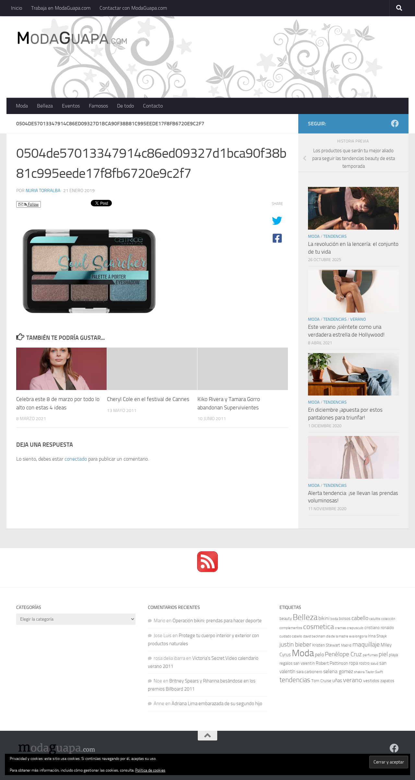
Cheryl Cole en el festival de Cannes (148, 399)
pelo (319, 654)
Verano (358, 319)
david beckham (314, 636)
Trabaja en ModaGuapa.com (60, 8)
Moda (22, 106)
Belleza (45, 106)
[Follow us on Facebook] (395, 123)
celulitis (374, 619)
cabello (359, 618)
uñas (337, 680)
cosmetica (318, 627)
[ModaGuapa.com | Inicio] (71, 39)
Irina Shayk (377, 636)
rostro (364, 663)
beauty (285, 618)
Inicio (16, 8)
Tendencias (335, 236)
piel (383, 654)
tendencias (294, 680)
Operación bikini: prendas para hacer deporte (217, 621)
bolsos (344, 618)
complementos (290, 628)
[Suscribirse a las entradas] (207, 570)
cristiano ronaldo (379, 627)
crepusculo (355, 628)
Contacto (153, 106)
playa (393, 654)
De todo (125, 106)
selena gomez (338, 671)
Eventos (71, 106)
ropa (353, 663)
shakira (359, 672)
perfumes (370, 655)
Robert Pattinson (332, 663)
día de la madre (337, 636)
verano (352, 680)
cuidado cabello (290, 636)
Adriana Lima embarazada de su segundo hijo (217, 703)
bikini (323, 618)
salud (374, 663)
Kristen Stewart (326, 645)
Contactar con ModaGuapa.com (133, 8)
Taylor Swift (374, 672)
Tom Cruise (321, 680)
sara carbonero (309, 671)
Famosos (98, 106)
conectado (76, 459)
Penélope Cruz (343, 654)
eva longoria (358, 636)
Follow (33, 204)
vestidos (371, 680)
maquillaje (366, 644)
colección (388, 619)
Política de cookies (150, 770)
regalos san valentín (297, 663)
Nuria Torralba (43, 190)
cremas (340, 628)
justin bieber (295, 644)
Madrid (346, 645)
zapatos (387, 680)
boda (334, 619)
